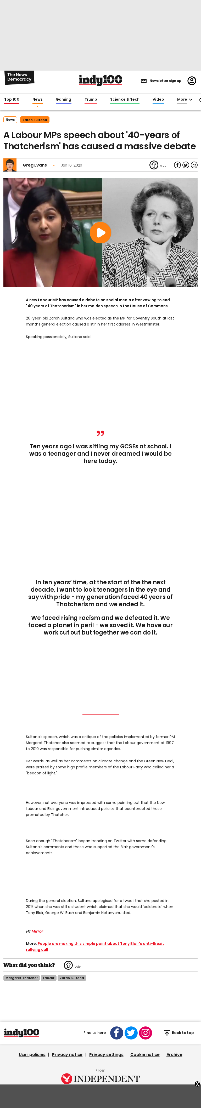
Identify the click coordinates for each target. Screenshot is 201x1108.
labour (48, 978)
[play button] (100, 232)
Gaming (63, 99)
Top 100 (11, 99)
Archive (174, 1054)
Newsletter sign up (165, 80)
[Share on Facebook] (177, 165)
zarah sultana (35, 120)
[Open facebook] (116, 1033)
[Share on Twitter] (185, 165)
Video (158, 99)
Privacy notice (67, 1054)
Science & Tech (124, 99)
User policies (32, 1054)
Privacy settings (106, 1054)
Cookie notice (145, 1054)
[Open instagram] (145, 1033)
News (37, 99)
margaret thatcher (21, 978)
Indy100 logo (100, 80)
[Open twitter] (131, 1033)
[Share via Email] (194, 165)
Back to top (183, 1032)
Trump (91, 99)
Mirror (37, 931)
